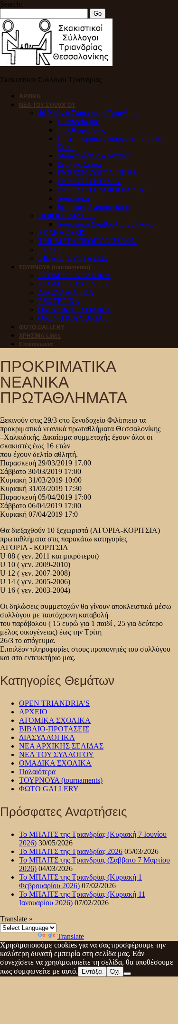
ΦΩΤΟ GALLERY (42, 327)
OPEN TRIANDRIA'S (54, 703)
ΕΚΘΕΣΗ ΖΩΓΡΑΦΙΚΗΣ (97, 173)
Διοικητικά (73, 198)
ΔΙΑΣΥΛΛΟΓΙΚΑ (66, 292)
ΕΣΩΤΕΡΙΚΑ (59, 301)
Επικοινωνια (36, 344)
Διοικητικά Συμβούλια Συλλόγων (107, 224)
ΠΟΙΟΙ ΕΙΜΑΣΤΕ (66, 215)
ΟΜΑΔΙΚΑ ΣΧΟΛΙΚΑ (74, 309)
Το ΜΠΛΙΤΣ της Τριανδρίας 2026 (70, 851)
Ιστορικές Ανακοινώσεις (93, 207)
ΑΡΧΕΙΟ (52, 250)
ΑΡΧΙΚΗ (30, 96)
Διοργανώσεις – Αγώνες (93, 156)
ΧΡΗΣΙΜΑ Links (40, 335)
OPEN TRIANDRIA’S (73, 318)
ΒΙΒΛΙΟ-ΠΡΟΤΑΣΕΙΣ (73, 258)
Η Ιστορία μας (78, 121)
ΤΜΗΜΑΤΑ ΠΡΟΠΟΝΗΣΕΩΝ (87, 241)
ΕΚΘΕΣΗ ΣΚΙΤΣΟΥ (89, 181)
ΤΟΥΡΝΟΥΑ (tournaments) (54, 267)
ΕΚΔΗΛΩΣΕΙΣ (62, 232)
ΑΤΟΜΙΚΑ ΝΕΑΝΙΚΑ (74, 275)
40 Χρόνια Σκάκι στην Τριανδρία (88, 113)
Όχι (115, 971)
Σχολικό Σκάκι (79, 164)
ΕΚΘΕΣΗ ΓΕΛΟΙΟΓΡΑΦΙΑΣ (103, 190)
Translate (70, 936)
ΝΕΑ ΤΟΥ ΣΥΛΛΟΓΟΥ (47, 105)
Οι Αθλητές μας (81, 130)
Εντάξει (92, 971)
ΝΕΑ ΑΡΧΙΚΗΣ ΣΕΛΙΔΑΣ (61, 746)
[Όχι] (127, 973)
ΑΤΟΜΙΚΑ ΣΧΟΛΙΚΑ (74, 284)
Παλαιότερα (37, 772)
